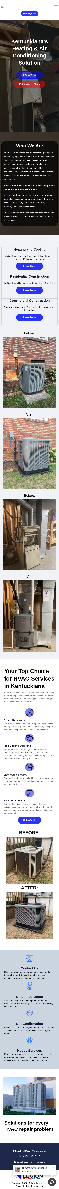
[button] (56, 7)
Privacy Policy (22, 1186)
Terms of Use (37, 1186)
